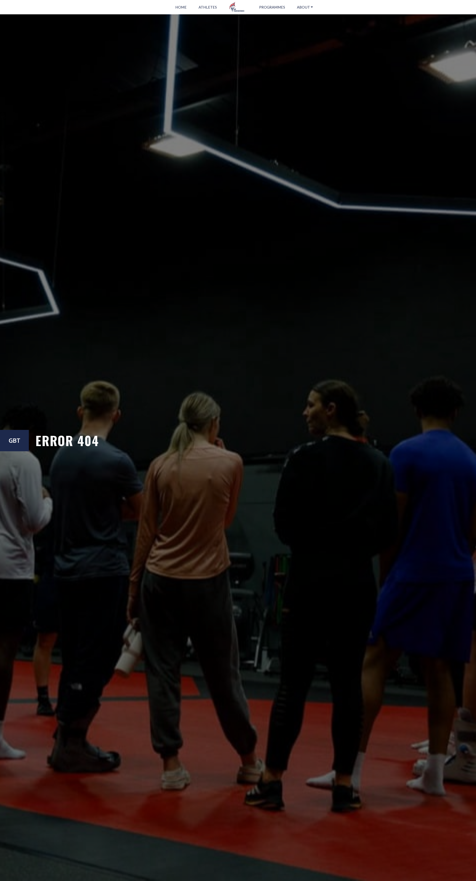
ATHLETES (208, 7)
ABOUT (303, 7)
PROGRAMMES (272, 7)
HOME (181, 7)
